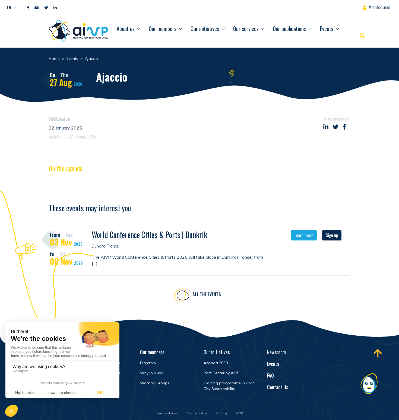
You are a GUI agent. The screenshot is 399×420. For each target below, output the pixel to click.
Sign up (332, 235)
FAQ (270, 375)
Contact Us (277, 387)
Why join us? (151, 372)
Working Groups (154, 383)
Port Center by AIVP (221, 372)
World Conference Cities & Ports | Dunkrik (149, 234)
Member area (380, 7)
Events (326, 28)
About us (126, 28)
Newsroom (276, 352)
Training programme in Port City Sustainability (229, 386)
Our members (162, 28)
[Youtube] (37, 8)
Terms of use (166, 413)
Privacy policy (196, 413)
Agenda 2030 (216, 362)
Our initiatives (205, 28)
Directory (148, 362)
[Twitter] (46, 8)
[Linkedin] (55, 8)
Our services (246, 28)
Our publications (289, 28)
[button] (10, 7)
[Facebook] (28, 8)
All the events (206, 294)
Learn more (303, 235)
